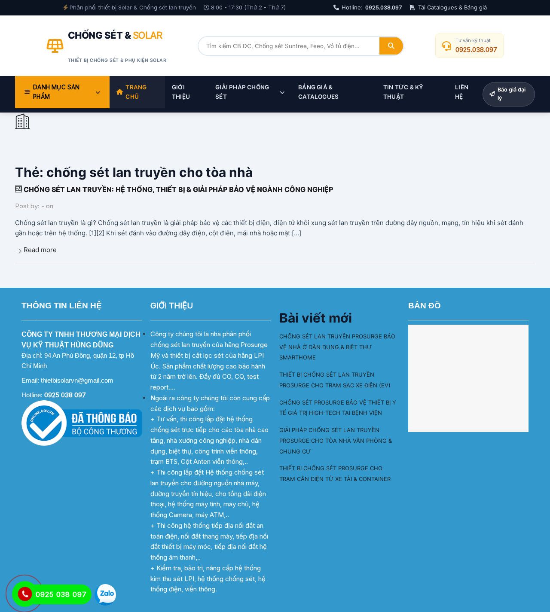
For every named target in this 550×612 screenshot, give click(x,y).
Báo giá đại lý (512, 94)
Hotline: (372, 7)
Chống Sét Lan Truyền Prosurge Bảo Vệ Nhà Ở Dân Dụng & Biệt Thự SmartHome (337, 347)
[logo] (22, 123)
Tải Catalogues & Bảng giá (452, 7)
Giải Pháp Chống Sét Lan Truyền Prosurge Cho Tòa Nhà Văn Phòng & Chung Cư (335, 440)
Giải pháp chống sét (242, 92)
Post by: (27, 206)
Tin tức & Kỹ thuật (403, 92)
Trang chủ (136, 92)
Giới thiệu (181, 92)
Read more (40, 250)
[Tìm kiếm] (391, 46)
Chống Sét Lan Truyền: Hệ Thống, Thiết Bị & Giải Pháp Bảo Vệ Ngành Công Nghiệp (177, 189)
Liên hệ (461, 92)
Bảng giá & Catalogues (318, 92)
